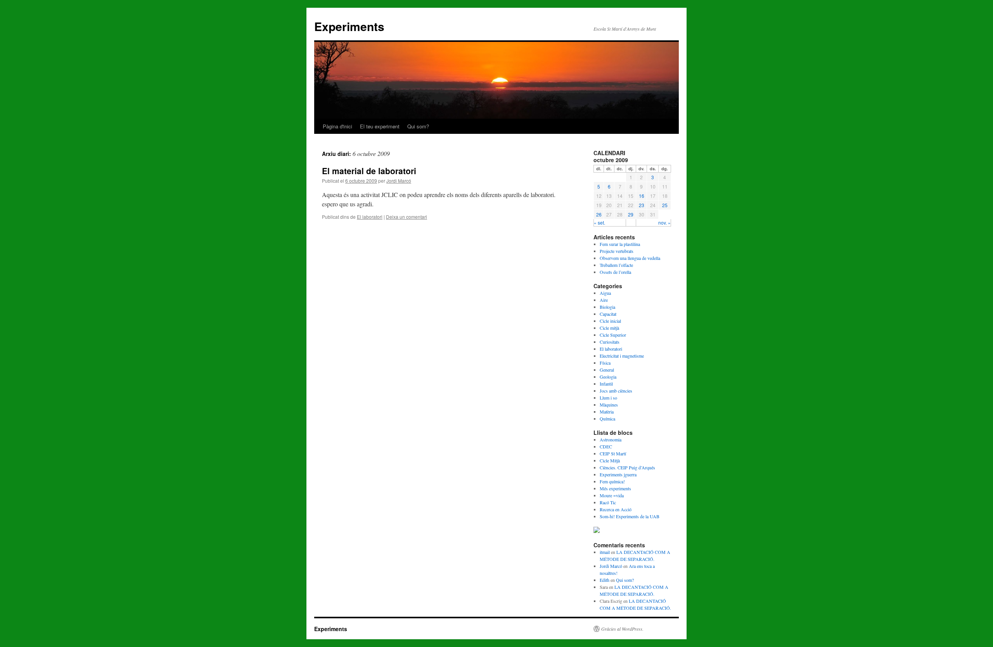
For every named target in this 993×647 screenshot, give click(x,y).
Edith (604, 580)
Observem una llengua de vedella (630, 258)
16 (641, 195)
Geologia (608, 377)
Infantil (606, 384)
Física (605, 363)
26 (599, 214)
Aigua (605, 293)
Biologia (607, 307)
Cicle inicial (610, 321)
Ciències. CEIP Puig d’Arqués (627, 467)
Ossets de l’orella (615, 272)
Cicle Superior (613, 335)
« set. (599, 222)
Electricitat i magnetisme (622, 356)
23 (641, 205)
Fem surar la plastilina (620, 244)
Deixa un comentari (406, 216)
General (607, 370)
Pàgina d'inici (337, 126)
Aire (604, 300)
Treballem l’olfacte (616, 265)
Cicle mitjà (609, 328)
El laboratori (369, 216)
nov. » (664, 222)
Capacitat (608, 314)
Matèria (607, 411)
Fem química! (612, 481)
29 (630, 214)
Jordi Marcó (398, 180)
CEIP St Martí (613, 453)
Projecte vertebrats (616, 251)
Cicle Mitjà (610, 460)
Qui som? (418, 126)
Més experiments (615, 488)
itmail (605, 552)
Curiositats (609, 342)
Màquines (609, 404)
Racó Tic (608, 502)
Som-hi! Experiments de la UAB (629, 516)
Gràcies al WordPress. (622, 629)
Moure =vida (612, 495)
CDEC (606, 446)
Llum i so (608, 397)
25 (665, 205)
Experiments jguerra (618, 474)
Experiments (349, 26)
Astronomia (610, 439)
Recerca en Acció (615, 509)
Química (607, 418)
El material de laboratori (369, 170)
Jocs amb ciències (616, 391)
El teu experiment (380, 126)
